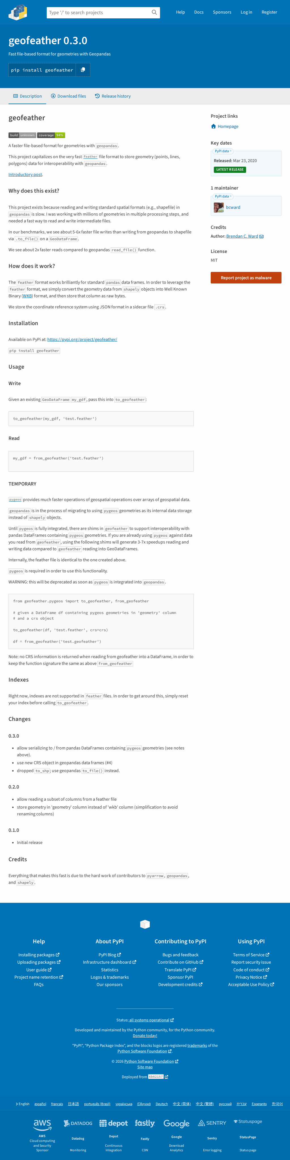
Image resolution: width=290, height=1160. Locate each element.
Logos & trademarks (110, 977)
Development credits (178, 984)
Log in (246, 12)
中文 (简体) (182, 1104)
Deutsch (162, 1104)
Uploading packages (36, 962)
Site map (145, 1067)
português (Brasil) (97, 1104)
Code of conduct (249, 970)
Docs (199, 12)
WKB (27, 296)
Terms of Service (249, 955)
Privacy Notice (249, 977)
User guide (36, 970)
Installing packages (36, 955)
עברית (242, 1104)
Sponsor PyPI (180, 977)
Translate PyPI (178, 970)
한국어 (277, 1104)
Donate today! (145, 1036)
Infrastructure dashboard (107, 962)
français (57, 1104)
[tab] (27, 96)
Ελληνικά (144, 1104)
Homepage (228, 126)
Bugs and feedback (181, 955)
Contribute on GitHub (178, 962)
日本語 (73, 1104)
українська (124, 1104)
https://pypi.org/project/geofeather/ (82, 339)
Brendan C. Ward (242, 236)
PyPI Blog (107, 955)
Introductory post (25, 174)
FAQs (39, 984)
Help (180, 12)
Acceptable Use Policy (248, 984)
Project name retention (36, 977)
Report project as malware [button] (246, 278)
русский (225, 1104)
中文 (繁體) (205, 1104)
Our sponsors (110, 984)
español (40, 1104)
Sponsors (222, 12)
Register (269, 12)
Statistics (109, 970)
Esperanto (259, 1104)
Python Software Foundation (142, 1051)
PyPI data (222, 151)
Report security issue (251, 962)
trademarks (197, 1046)
